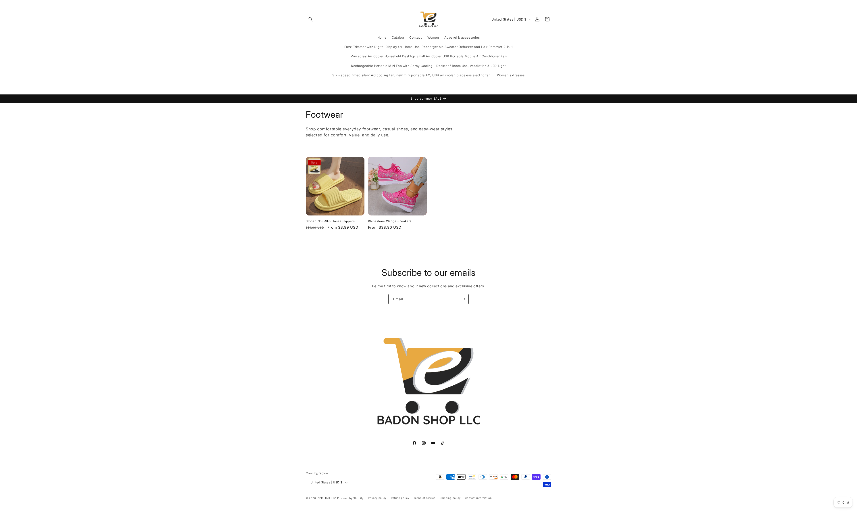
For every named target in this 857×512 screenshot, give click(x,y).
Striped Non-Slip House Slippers (330, 221)
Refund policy (400, 497)
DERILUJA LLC (327, 498)
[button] (311, 19)
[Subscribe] (463, 299)
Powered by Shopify (350, 498)
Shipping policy (450, 497)
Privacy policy (377, 497)
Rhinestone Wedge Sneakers (390, 221)
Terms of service (424, 497)
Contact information (478, 497)
